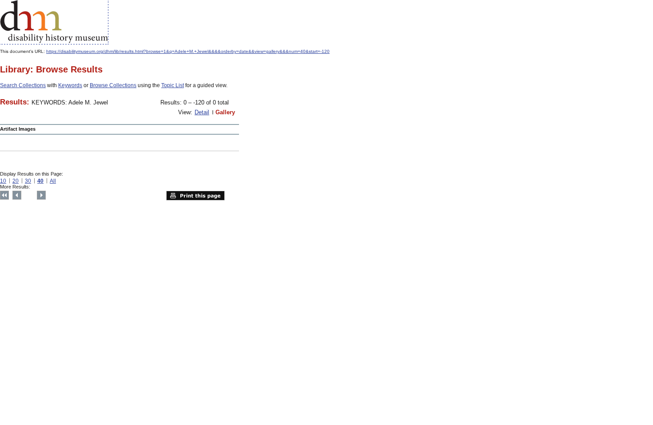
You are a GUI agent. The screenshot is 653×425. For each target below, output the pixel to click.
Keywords (70, 85)
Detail (202, 112)
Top (4, 195)
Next (41, 195)
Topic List (172, 85)
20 (15, 181)
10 (3, 181)
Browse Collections (113, 85)
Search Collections (23, 85)
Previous (16, 195)
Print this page (195, 195)
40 (40, 181)
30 (28, 181)
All (53, 181)
